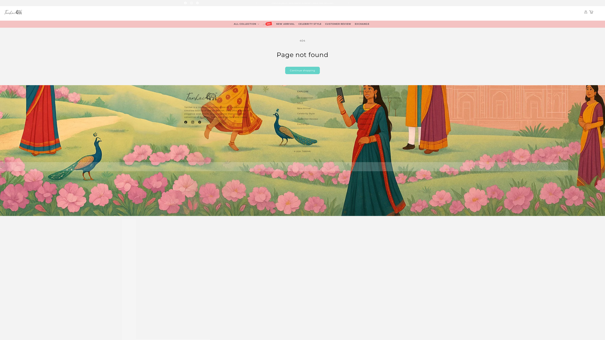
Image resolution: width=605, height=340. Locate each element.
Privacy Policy (368, 113)
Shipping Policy (369, 108)
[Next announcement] (348, 3)
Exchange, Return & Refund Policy (380, 97)
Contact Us (366, 119)
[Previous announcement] (256, 3)
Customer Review (307, 119)
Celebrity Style (306, 113)
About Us (365, 124)
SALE (300, 103)
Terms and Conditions (373, 103)
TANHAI (306, 151)
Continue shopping (302, 70)
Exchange (303, 124)
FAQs (363, 129)
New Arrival (304, 108)
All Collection (305, 97)
